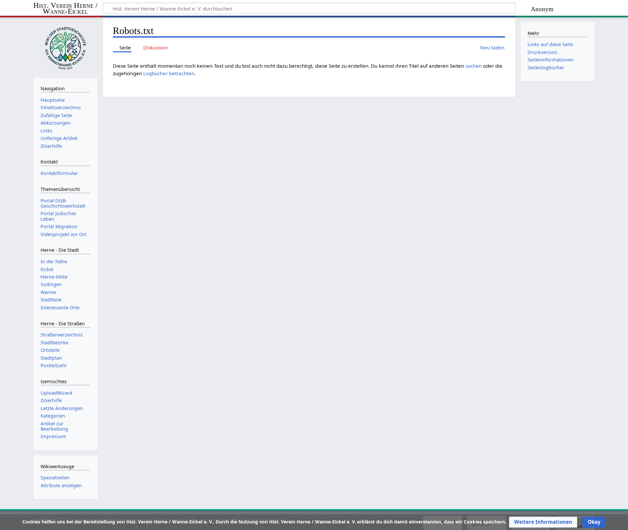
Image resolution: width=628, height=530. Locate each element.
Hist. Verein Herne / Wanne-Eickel (65, 9)
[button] (543, 522)
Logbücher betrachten (168, 73)
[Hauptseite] (65, 47)
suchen (473, 65)
